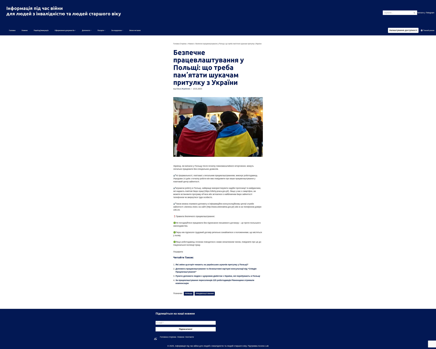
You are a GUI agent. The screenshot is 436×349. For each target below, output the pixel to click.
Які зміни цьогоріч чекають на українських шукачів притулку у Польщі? (212, 264)
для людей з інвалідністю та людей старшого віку (63, 13)
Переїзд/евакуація (41, 30)
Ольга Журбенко (183, 89)
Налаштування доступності (403, 30)
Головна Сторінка (179, 44)
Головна (12, 30)
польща (188, 293)
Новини (25, 30)
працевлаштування (205, 293)
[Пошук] (414, 12)
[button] (75, 30)
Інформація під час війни (34, 8)
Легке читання (135, 30)
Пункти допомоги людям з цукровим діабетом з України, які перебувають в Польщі (218, 276)
